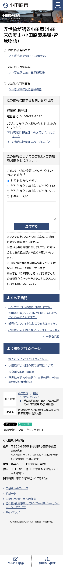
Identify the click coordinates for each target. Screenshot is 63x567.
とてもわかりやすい (24, 180)
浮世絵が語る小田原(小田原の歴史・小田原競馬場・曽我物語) (33, 379)
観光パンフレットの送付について (28, 359)
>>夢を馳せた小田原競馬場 (27, 72)
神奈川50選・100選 (21, 372)
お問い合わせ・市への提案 (21, 499)
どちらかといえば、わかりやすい (32, 185)
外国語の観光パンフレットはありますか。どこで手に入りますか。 (33, 315)
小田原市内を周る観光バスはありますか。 (33, 330)
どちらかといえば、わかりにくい (32, 190)
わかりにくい (19, 196)
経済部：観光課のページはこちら (32, 141)
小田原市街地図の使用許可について (30, 365)
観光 (35, 393)
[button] (57, 5)
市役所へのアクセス (17, 488)
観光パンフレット (32, 397)
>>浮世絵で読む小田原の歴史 (28, 55)
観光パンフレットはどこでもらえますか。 (32, 323)
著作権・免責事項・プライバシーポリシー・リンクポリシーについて (32, 505)
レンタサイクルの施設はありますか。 (30, 307)
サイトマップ (13, 512)
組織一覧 (11, 493)
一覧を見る (52, 336)
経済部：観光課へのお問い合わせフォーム (33, 134)
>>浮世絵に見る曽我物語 (25, 89)
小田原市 (16, 5)
